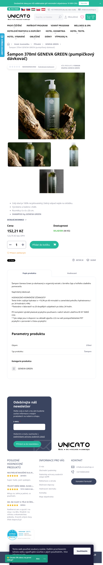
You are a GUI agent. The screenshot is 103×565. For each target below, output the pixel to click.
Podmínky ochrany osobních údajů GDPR (51, 475)
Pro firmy (15, 9)
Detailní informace (15, 220)
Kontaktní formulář (84, 481)
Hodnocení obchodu (47, 489)
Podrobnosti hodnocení (46, 67)
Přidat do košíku (41, 244)
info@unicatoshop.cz (85, 467)
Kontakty (42, 493)
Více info (84, 3)
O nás (41, 466)
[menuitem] (17, 25)
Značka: (70, 68)
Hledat (60, 17)
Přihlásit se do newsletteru (27, 444)
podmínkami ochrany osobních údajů (29, 436)
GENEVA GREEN (25, 368)
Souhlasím (82, 551)
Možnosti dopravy (46, 485)
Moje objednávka (46, 496)
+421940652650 (82, 472)
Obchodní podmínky (47, 470)
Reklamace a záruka (47, 481)
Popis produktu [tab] (29, 273)
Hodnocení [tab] (72, 273)
